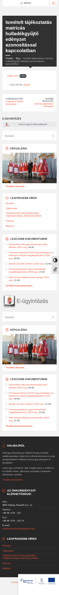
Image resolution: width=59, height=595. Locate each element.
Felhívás (10, 221)
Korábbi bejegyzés (47, 100)
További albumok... (16, 186)
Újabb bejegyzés (14, 99)
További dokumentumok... (20, 285)
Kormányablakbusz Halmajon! (43, 105)
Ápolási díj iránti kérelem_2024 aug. (26, 263)
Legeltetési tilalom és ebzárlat (14, 102)
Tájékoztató (12, 76)
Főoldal (9, 58)
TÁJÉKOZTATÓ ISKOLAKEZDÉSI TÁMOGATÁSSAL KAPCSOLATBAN (23, 214)
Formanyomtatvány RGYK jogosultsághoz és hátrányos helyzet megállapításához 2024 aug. (31, 255)
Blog (18, 58)
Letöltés (23, 76)
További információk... (13, 479)
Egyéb (27, 84)
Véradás (10, 203)
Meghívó (10, 226)
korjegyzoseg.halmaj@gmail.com (18, 528)
